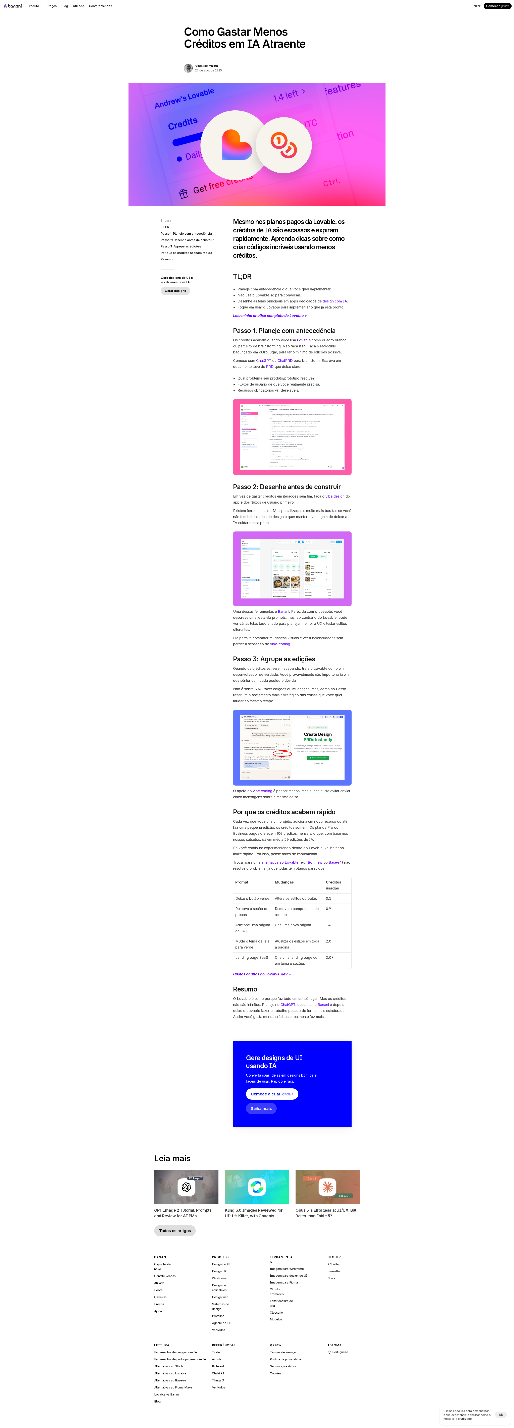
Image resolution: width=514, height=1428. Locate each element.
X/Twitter (334, 1264)
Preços (159, 1304)
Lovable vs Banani (166, 1394)
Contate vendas (165, 1276)
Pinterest (218, 1366)
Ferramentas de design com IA (175, 1352)
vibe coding (262, 791)
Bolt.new (315, 862)
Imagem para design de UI (288, 1275)
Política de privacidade (285, 1359)
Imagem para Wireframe (287, 1269)
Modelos (276, 1319)
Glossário (276, 1312)
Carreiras (160, 1297)
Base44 (335, 862)
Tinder (216, 1352)
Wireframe (219, 1278)
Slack (332, 1278)
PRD (270, 366)
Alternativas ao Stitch (168, 1366)
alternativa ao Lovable (279, 862)
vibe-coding (280, 644)
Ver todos (218, 1330)
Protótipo (218, 1316)
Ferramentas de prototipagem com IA (180, 1359)
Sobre (158, 1290)
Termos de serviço (283, 1352)
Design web (220, 1297)
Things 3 (218, 1380)
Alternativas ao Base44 (170, 1380)
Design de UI (221, 1264)
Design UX (219, 1271)
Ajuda (158, 1311)
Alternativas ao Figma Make (173, 1387)
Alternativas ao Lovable (170, 1373)
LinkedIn (334, 1271)
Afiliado (159, 1283)
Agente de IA (221, 1323)
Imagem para (279, 1282)
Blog (157, 1401)
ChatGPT (263, 360)
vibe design (335, 496)
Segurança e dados (283, 1366)
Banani (283, 611)
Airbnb (216, 1359)
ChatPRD (285, 360)
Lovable (304, 340)
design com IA (335, 301)
